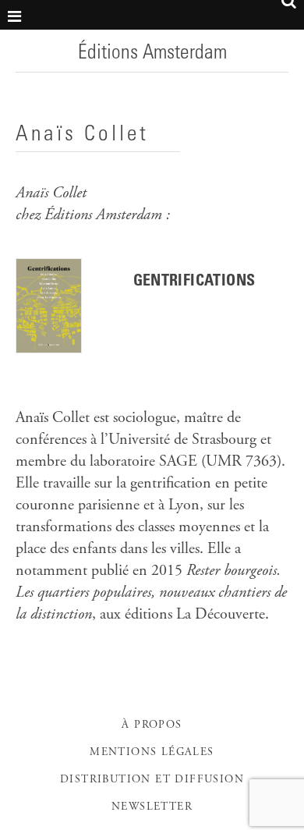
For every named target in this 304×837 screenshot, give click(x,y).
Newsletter (152, 807)
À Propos (152, 725)
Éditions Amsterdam (152, 54)
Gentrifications (194, 282)
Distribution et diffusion (152, 780)
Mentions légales (152, 752)
